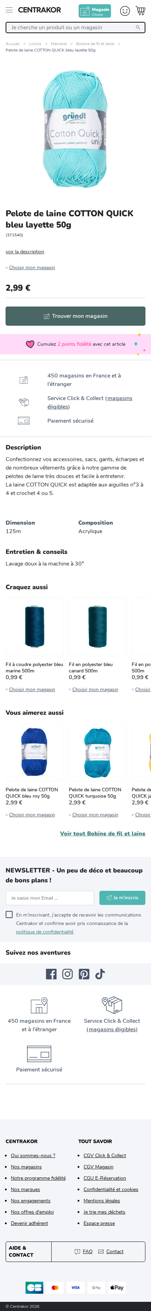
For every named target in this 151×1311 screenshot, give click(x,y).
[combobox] (75, 27)
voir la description (25, 251)
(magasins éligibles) (112, 1029)
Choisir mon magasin (32, 267)
